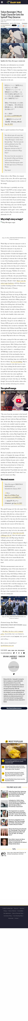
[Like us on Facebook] (16, 653)
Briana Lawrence (5, 23)
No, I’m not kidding (16, 361)
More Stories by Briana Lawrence (14, 708)
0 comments (24, 23)
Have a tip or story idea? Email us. (15, 852)
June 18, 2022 (18, 503)
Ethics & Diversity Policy (17, 913)
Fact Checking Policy (18, 915)
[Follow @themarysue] (14, 653)
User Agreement (7, 913)
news (16, 650)
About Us (16, 908)
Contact (16, 918)
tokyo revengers (21, 650)
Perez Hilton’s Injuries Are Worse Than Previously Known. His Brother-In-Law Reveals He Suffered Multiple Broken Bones (18, 841)
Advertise (22, 908)
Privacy (5, 910)
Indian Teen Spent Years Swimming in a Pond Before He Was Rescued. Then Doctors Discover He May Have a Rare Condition (17, 794)
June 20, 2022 (9, 124)
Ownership (10, 918)
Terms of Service (12, 910)
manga (12, 650)
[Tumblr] (21, 653)
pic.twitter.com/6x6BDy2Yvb (13, 497)
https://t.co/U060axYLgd (12, 495)
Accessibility (20, 910)
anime (9, 650)
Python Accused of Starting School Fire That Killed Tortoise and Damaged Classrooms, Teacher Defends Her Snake (15, 761)
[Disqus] (14, 879)
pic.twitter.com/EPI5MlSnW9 (13, 116)
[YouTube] (24, 653)
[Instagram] (19, 653)
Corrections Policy (8, 915)
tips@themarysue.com (7, 645)
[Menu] (2, 2)
